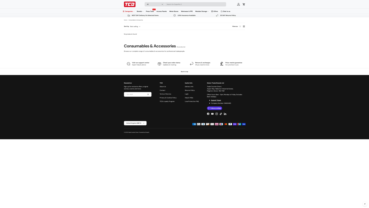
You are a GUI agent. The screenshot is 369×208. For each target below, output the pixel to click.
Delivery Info (189, 87)
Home (125, 20)
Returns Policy (190, 90)
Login (187, 94)
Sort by (126, 26)
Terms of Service (165, 94)
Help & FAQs (189, 98)
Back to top (184, 71)
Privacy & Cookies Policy (168, 98)
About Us (163, 87)
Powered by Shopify (144, 132)
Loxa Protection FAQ (192, 101)
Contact (162, 90)
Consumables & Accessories (136, 20)
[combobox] (185, 4)
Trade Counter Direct (133, 132)
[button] (244, 4)
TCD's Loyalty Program (167, 101)
